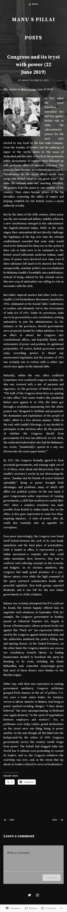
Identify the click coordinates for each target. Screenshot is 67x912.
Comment (51, 877)
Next (54, 820)
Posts (33, 38)
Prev (12, 820)
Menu (35, 4)
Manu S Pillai (33, 20)
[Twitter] (29, 895)
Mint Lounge (28, 89)
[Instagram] (37, 895)
